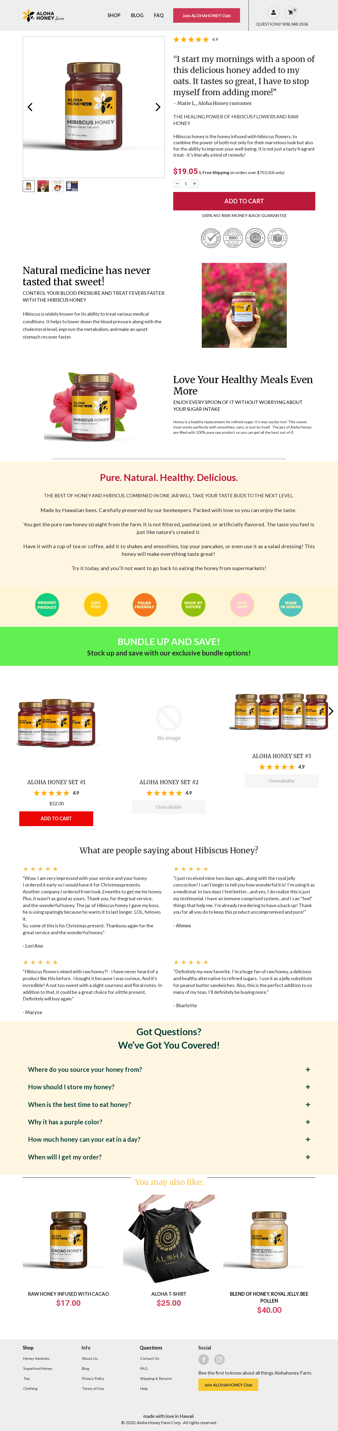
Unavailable (169, 807)
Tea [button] (26, 1378)
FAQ (159, 15)
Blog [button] (85, 1368)
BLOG (137, 15)
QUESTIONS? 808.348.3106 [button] (282, 23)
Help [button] (144, 1388)
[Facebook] (203, 1359)
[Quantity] (177, 183)
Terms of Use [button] (93, 1388)
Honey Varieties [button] (36, 1358)
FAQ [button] (144, 1368)
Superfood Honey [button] (37, 1368)
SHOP (113, 15)
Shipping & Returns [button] (156, 1378)
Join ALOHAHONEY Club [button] (206, 15)
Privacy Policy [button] (93, 1378)
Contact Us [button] (149, 1358)
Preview (29, 107)
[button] (56, 722)
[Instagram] (219, 1359)
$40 (264, 1310)
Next (158, 107)
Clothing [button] (30, 1388)
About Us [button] (90, 1358)
